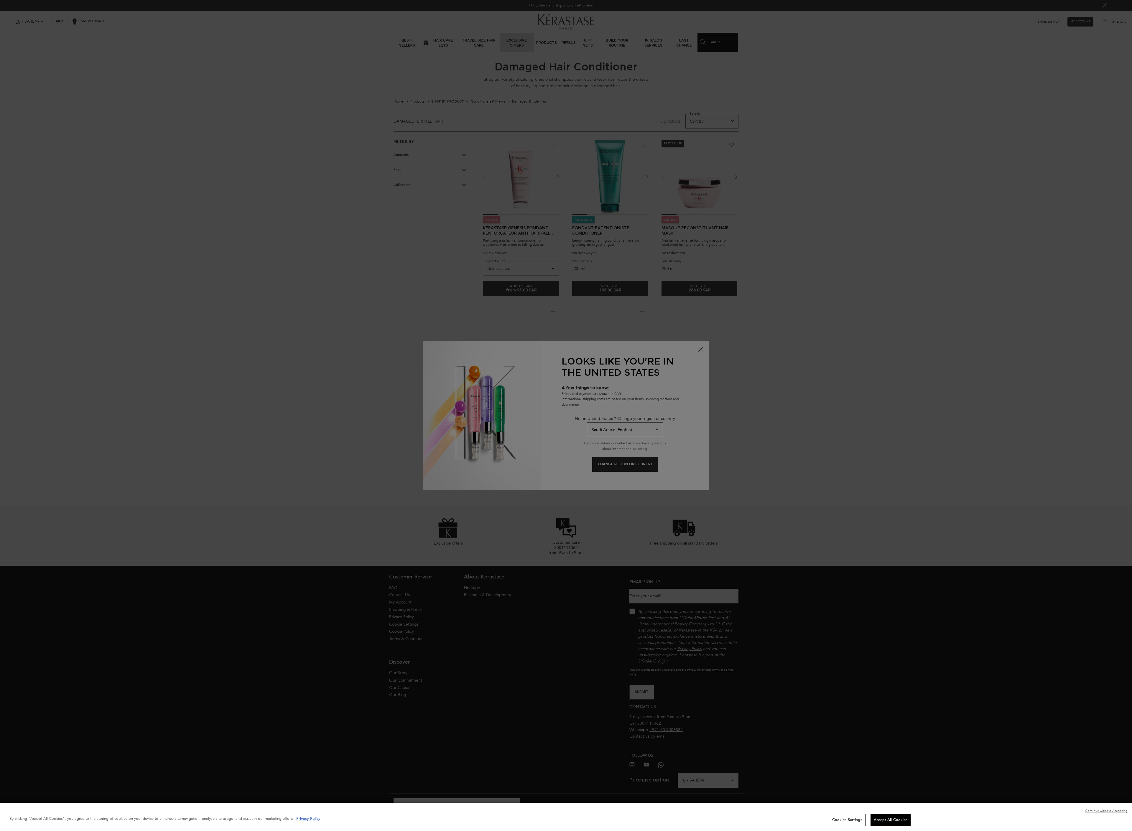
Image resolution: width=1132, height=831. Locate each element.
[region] (566, 817)
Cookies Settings (847, 819)
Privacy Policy (308, 818)
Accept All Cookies (890, 819)
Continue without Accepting (1106, 811)
